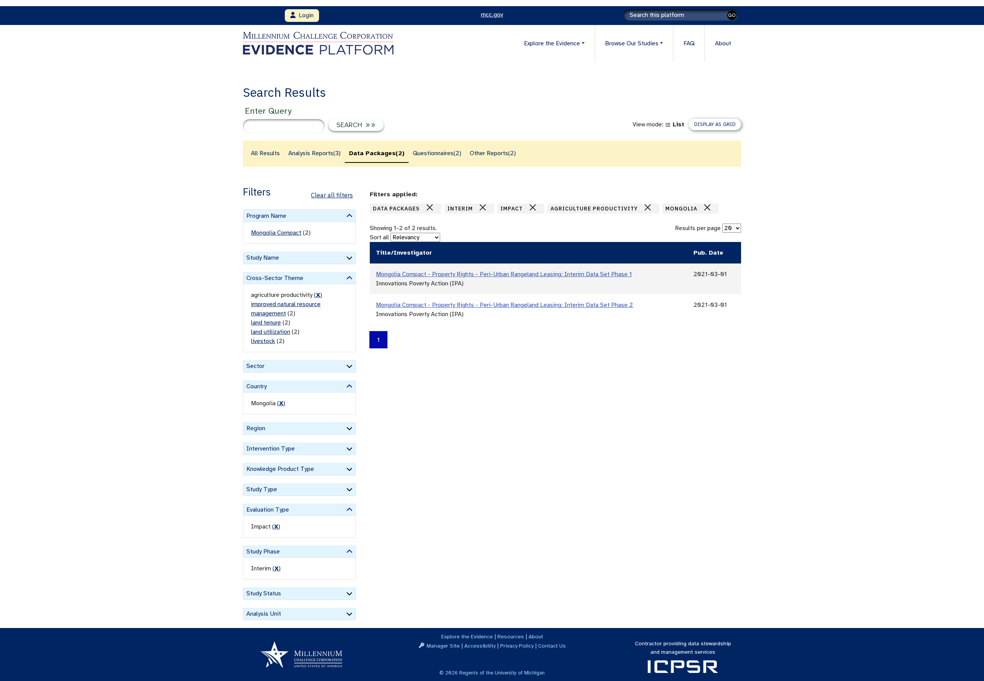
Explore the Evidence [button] (552, 43)
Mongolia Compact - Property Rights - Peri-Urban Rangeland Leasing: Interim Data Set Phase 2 (504, 305)
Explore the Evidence (467, 636)
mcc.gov (492, 14)
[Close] (429, 207)
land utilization (270, 332)
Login (305, 15)
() (318, 295)
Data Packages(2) (376, 153)
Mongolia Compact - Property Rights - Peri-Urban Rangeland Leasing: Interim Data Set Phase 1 (504, 274)
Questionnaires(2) (437, 153)
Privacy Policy (517, 645)
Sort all (379, 237)
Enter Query (268, 111)
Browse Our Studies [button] (631, 43)
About (723, 43)
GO (732, 15)
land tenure (266, 322)
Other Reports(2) (493, 153)
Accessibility (479, 645)
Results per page (698, 228)
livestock (263, 341)
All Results (265, 153)
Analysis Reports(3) (314, 153)
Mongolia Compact (276, 233)
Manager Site (443, 645)
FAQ (689, 43)
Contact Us (552, 645)
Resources (510, 636)
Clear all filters (332, 195)
